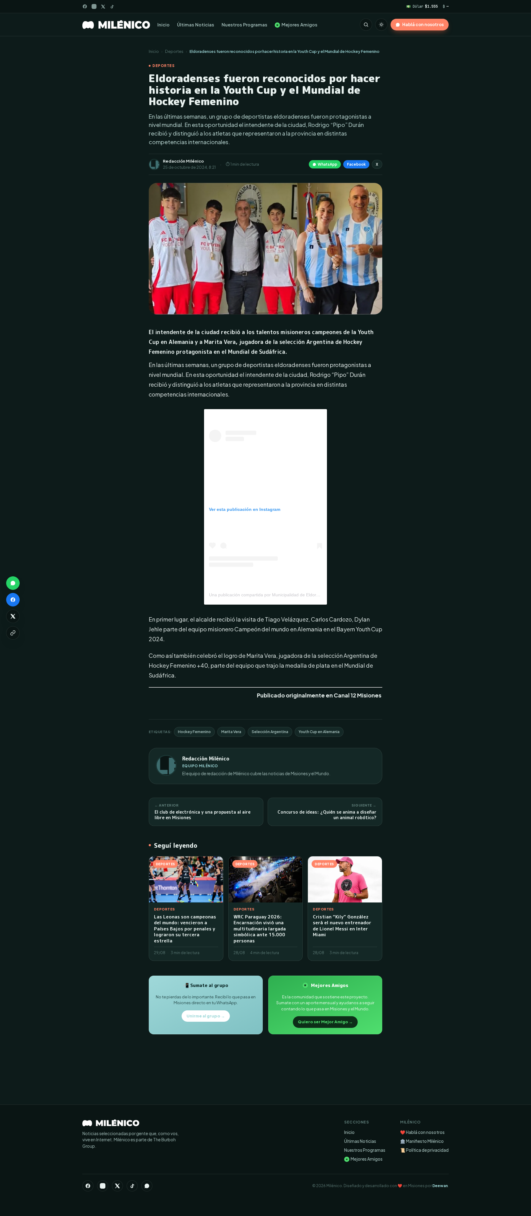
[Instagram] (94, 6)
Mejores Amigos (296, 24)
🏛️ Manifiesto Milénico (422, 1141)
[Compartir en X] (13, 616)
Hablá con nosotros (423, 24)
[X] (117, 1185)
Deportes (174, 51)
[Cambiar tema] (381, 24)
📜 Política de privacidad (424, 1150)
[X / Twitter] (103, 6)
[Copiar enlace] (13, 633)
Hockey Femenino (194, 731)
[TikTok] (112, 6)
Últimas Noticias (195, 24)
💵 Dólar (422, 6)
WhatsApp (327, 164)
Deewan (440, 1185)
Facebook (356, 164)
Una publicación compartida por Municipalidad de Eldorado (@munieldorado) (284, 594)
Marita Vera (231, 731)
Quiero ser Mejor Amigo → (325, 1021)
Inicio (163, 24)
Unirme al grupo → (206, 1015)
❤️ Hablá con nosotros (422, 1132)
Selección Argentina (270, 731)
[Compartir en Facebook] (13, 599)
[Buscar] (366, 24)
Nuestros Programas (244, 24)
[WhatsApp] (146, 1185)
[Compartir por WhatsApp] (13, 583)
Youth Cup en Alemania (319, 731)
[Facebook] (84, 6)
